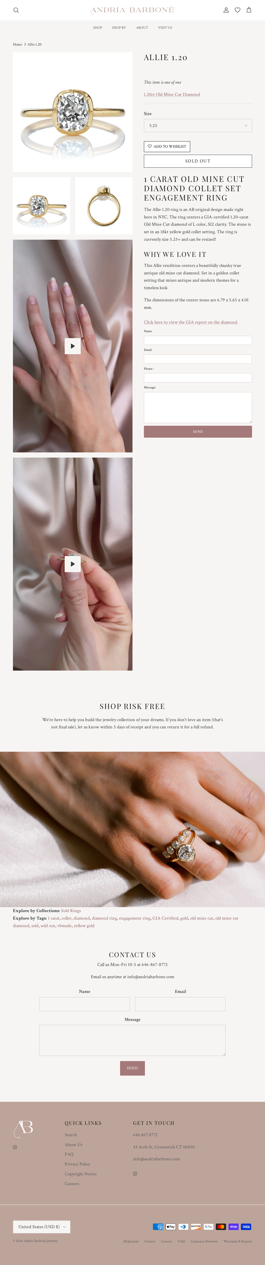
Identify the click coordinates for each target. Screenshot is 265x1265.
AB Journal (130, 1241)
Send (132, 1068)
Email (180, 991)
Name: (148, 331)
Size (148, 114)
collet (66, 918)
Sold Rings (71, 911)
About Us (73, 1145)
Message (132, 1019)
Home (17, 44)
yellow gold (84, 926)
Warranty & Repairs (238, 1241)
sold (35, 926)
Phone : (149, 369)
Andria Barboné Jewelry (40, 1241)
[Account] (225, 10)
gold (184, 918)
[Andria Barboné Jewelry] (133, 10)
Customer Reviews (204, 1241)
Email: (148, 350)
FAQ (69, 1154)
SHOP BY (119, 27)
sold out (48, 926)
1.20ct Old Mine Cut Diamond (172, 94)
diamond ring (104, 918)
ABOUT (142, 27)
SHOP (97, 27)
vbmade (64, 926)
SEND (198, 431)
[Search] (16, 10)
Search (71, 1135)
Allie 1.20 (34, 44)
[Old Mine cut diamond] (73, 564)
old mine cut (201, 918)
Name (84, 991)
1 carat (54, 918)
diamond (81, 918)
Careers (72, 1184)
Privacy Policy (77, 1164)
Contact (149, 1241)
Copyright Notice (81, 1174)
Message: (150, 387)
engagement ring (134, 918)
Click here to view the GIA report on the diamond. (191, 322)
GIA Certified (165, 918)
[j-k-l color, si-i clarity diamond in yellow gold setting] (73, 346)
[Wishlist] (237, 10)
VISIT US (165, 27)
